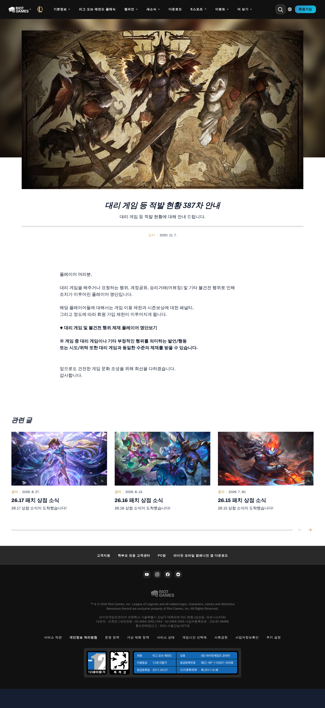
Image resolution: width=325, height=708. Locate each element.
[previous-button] (300, 530)
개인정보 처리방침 (83, 637)
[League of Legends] (40, 9)
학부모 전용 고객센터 (134, 555)
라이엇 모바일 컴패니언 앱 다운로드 (200, 555)
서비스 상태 (166, 637)
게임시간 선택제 (194, 637)
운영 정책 (112, 637)
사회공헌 (221, 637)
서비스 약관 (53, 637)
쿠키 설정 (273, 637)
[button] (151, 235)
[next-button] (310, 530)
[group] (162, 475)
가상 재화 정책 (138, 637)
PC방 (162, 555)
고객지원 (103, 555)
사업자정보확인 (247, 637)
